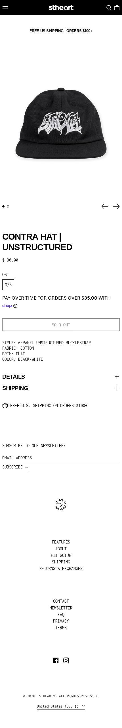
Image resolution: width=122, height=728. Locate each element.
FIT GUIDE (61, 555)
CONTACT (61, 601)
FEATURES (61, 542)
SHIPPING (61, 561)
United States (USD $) (59, 706)
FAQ (61, 614)
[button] (109, 8)
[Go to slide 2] (8, 206)
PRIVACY (61, 621)
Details (13, 377)
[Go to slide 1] (3, 206)
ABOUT (61, 548)
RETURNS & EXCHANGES (61, 568)
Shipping (15, 388)
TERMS (61, 627)
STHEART (46, 696)
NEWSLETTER (61, 607)
